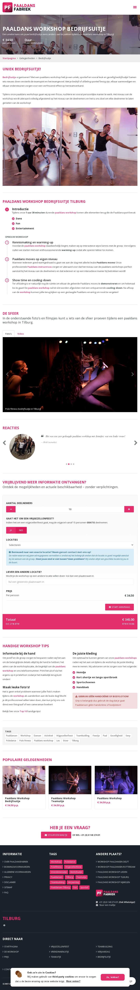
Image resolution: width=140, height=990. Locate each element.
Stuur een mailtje (107, 905)
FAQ (6, 892)
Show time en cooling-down (31, 280)
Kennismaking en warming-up (32, 242)
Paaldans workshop (43, 740)
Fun (75, 887)
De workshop (11, 951)
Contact (9, 969)
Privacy (8, 877)
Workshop (25, 735)
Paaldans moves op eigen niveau (34, 259)
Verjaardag (73, 882)
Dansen (37, 735)
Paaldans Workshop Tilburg (113, 877)
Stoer (65, 740)
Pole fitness (25, 740)
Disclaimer (10, 882)
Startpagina (9, 58)
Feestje (96, 735)
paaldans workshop (65, 212)
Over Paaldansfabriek (16, 861)
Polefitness (56, 866)
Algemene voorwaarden (17, 872)
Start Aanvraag (121, 607)
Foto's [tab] (8, 333)
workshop (25, 292)
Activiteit (48, 735)
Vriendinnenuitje (59, 872)
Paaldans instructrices (39, 266)
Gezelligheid (116, 735)
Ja (11, 530)
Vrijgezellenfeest (64, 735)
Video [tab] (20, 333)
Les (58, 740)
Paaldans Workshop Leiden (112, 872)
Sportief (84, 887)
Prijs (6, 956)
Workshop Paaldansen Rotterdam (116, 866)
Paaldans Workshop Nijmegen (114, 882)
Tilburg (75, 740)
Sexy (128, 735)
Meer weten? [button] (73, 981)
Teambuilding (57, 882)
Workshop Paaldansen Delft (113, 861)
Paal (105, 735)
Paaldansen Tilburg (60, 887)
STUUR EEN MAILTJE (57, 834)
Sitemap (8, 887)
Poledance (11, 740)
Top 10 (23, 711)
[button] (13, 374)
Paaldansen (11, 735)
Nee (21, 530)
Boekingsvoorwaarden (17, 866)
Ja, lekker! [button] (112, 977)
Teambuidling (82, 735)
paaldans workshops (126, 657)
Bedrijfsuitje (9, 77)
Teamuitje (81, 877)
